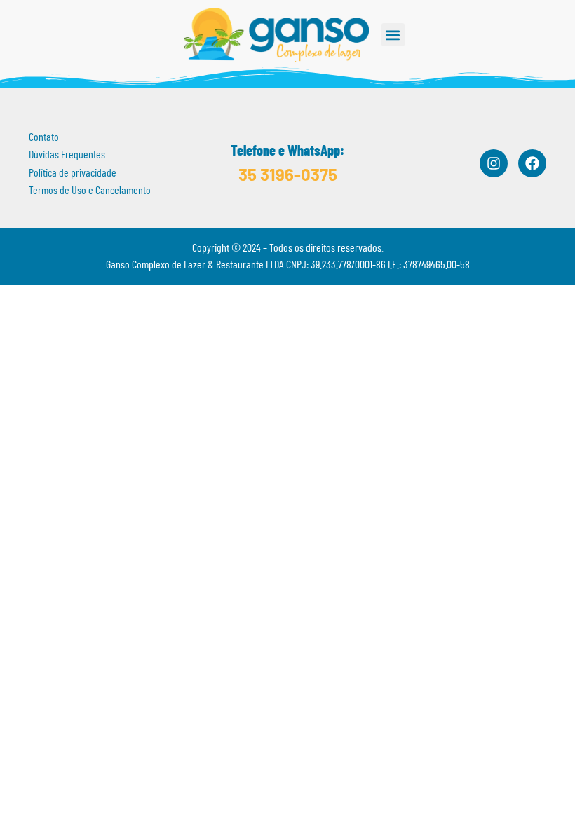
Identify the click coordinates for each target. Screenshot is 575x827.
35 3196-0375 (287, 174)
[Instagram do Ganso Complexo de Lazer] (494, 163)
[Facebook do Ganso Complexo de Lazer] (532, 163)
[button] (393, 34)
